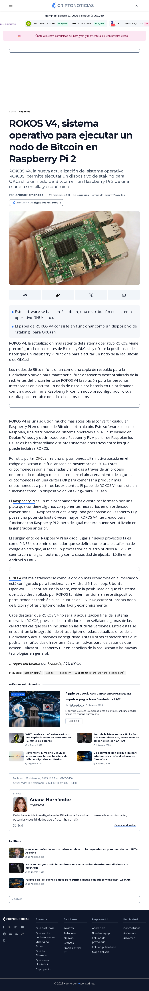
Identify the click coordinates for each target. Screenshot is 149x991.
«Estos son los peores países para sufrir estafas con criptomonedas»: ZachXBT (78, 879)
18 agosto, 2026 (95, 705)
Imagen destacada (24, 663)
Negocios (24, 111)
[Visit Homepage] (72, 5)
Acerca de (98, 928)
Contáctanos (131, 928)
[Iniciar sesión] (136, 5)
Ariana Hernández (29, 195)
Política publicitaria (104, 947)
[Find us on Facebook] (3, 927)
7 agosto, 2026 (34, 763)
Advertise (129, 938)
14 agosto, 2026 (34, 745)
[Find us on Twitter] (9, 927)
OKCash (42, 458)
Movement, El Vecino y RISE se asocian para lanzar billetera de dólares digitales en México (46, 756)
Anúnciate (129, 933)
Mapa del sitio (101, 952)
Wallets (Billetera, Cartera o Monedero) (99, 672)
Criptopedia (43, 969)
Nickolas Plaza (76, 705)
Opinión (69, 938)
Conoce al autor (125, 825)
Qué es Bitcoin (45, 928)
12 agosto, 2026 (103, 745)
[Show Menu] (10, 5)
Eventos (69, 943)
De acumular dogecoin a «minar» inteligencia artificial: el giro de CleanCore (115, 756)
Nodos (50, 672)
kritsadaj (55, 663)
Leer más (75, 720)
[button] (74, 295)
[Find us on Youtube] (22, 927)
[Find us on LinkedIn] (10, 934)
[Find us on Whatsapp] (4, 941)
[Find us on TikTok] (22, 934)
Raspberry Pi (24, 500)
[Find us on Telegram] (4, 934)
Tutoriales (70, 933)
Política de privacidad (98, 940)
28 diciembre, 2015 (60, 195)
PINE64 (15, 578)
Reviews (69, 928)
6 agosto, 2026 (102, 763)
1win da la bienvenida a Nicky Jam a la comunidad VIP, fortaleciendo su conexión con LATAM (116, 737)
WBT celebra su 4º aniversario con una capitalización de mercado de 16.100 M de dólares (48, 737)
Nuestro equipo (101, 933)
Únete (39, 36)
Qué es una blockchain (43, 962)
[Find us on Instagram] (16, 927)
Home (12, 111)
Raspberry (64, 672)
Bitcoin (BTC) (33, 672)
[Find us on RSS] (16, 934)
